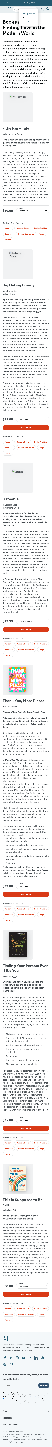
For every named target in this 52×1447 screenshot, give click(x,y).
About (5, 1410)
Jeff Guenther (11, 290)
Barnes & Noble (23, 228)
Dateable (11, 499)
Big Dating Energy (19, 285)
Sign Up (44, 1385)
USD (29, 17)
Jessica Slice (11, 504)
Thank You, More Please (24, 700)
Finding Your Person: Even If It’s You (26, 968)
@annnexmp (11, 976)
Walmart (8, 239)
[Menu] (4, 9)
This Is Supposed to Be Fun (23, 1202)
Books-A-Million (40, 228)
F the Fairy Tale (16, 128)
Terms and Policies (11, 1424)
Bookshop (9, 234)
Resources (7, 1417)
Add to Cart (26, 427)
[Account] (42, 9)
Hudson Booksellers (26, 234)
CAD (29, 21)
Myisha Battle (11, 1210)
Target (41, 234)
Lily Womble (11, 706)
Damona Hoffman (13, 134)
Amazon (8, 228)
